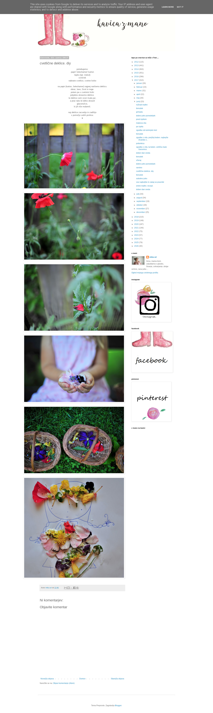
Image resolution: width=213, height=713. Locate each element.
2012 (136, 62)
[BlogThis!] (68, 587)
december (140, 212)
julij (138, 194)
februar (139, 87)
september (141, 201)
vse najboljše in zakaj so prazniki (150, 182)
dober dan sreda (143, 153)
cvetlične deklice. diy (145, 171)
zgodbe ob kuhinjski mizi (146, 130)
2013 (136, 65)
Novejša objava (47, 679)
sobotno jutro (141, 178)
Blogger (118, 705)
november (140, 209)
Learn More (168, 7)
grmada (139, 112)
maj (138, 98)
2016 (136, 76)
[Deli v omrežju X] (71, 587)
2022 (136, 231)
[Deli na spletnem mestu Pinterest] (77, 587)
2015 (136, 73)
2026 (136, 246)
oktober (139, 205)
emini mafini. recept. (144, 186)
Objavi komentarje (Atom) (64, 683)
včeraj (138, 160)
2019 (136, 220)
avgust (139, 198)
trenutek (139, 108)
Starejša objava (117, 679)
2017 (136, 80)
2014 (136, 69)
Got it (180, 7)
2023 (136, 235)
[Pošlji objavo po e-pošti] (65, 587)
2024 (136, 239)
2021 (136, 228)
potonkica (140, 143)
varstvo (139, 168)
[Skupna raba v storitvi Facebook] (74, 587)
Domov (82, 679)
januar (139, 83)
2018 (136, 217)
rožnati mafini (142, 105)
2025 (136, 242)
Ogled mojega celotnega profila (144, 273)
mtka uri (153, 257)
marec (139, 90)
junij (138, 101)
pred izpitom (141, 119)
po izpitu (139, 127)
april (138, 94)
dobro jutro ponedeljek (145, 116)
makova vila (141, 123)
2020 (136, 224)
